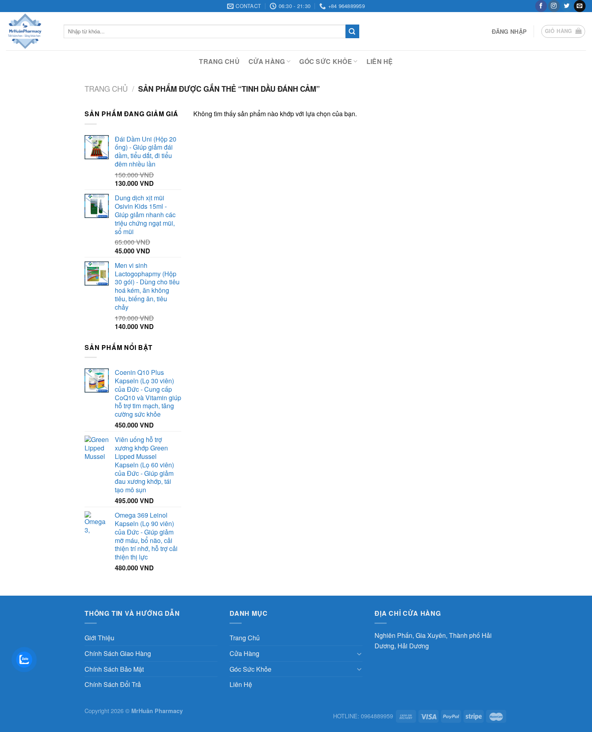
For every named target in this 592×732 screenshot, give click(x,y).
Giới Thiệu (99, 637)
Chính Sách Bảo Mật (114, 669)
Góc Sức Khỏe (325, 61)
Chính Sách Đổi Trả (113, 684)
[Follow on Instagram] (554, 6)
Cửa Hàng (266, 61)
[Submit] (352, 31)
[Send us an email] (580, 6)
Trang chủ (106, 88)
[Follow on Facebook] (541, 6)
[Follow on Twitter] (567, 6)
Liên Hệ (379, 61)
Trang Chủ (219, 61)
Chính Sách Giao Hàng (118, 653)
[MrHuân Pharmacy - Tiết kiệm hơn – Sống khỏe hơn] (29, 31)
